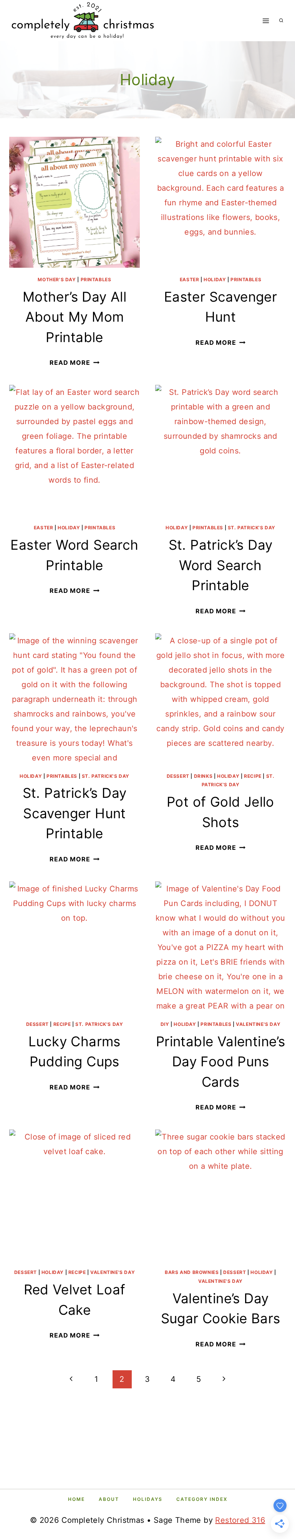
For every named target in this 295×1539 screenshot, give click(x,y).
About (109, 1499)
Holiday (215, 279)
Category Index (201, 1499)
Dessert (178, 776)
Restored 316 (240, 1520)
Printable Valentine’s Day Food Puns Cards (220, 1061)
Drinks (203, 776)
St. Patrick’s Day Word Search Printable (221, 565)
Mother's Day (57, 279)
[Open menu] (266, 21)
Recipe (253, 776)
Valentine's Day (258, 1024)
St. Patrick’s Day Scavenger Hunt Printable (75, 813)
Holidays (147, 1499)
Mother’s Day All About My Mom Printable (74, 317)
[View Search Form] (281, 20)
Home (76, 1499)
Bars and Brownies (192, 1272)
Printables (96, 279)
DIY (165, 1024)
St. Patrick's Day (251, 527)
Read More (74, 362)
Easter (189, 279)
